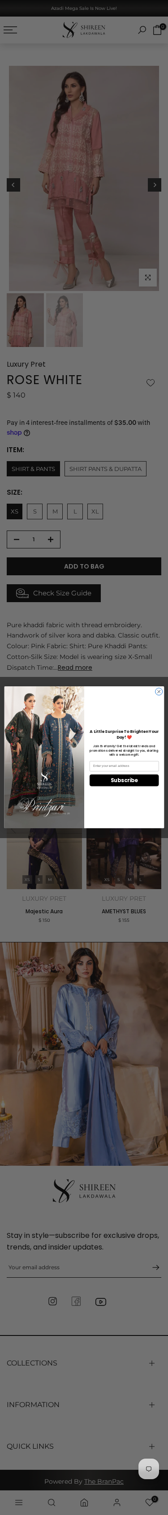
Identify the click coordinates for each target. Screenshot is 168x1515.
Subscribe (124, 780)
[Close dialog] (158, 691)
